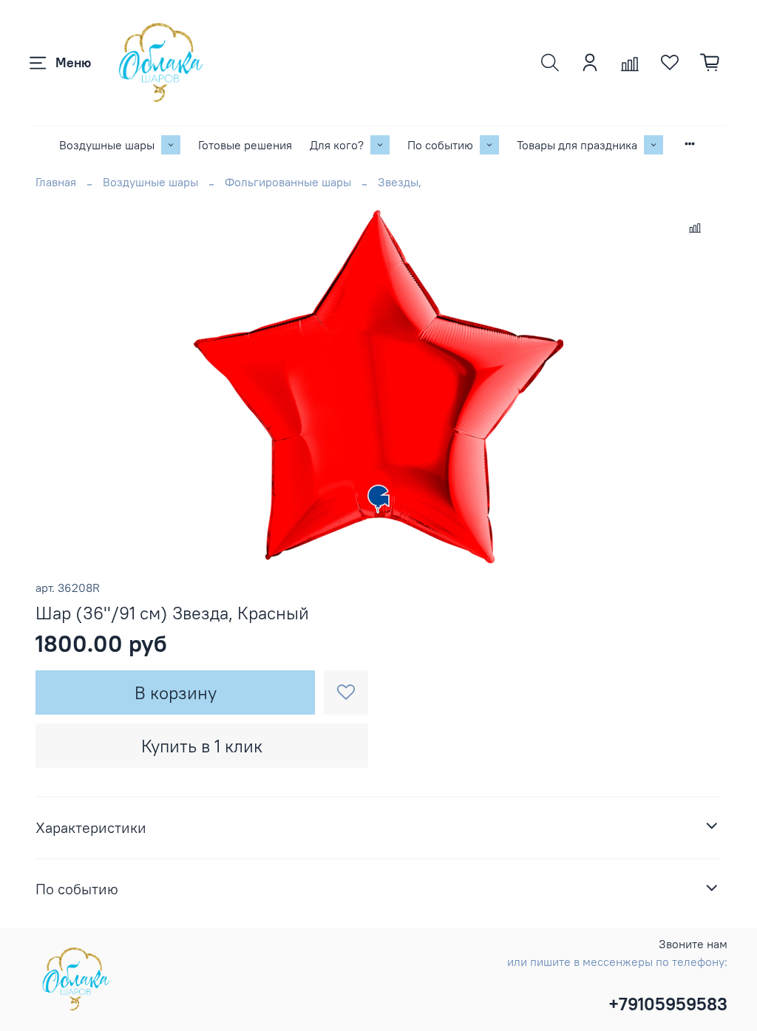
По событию (440, 144)
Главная (55, 181)
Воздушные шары (107, 144)
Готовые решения (245, 144)
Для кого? (337, 144)
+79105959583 (667, 1004)
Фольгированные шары (288, 181)
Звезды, (399, 181)
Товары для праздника (577, 144)
